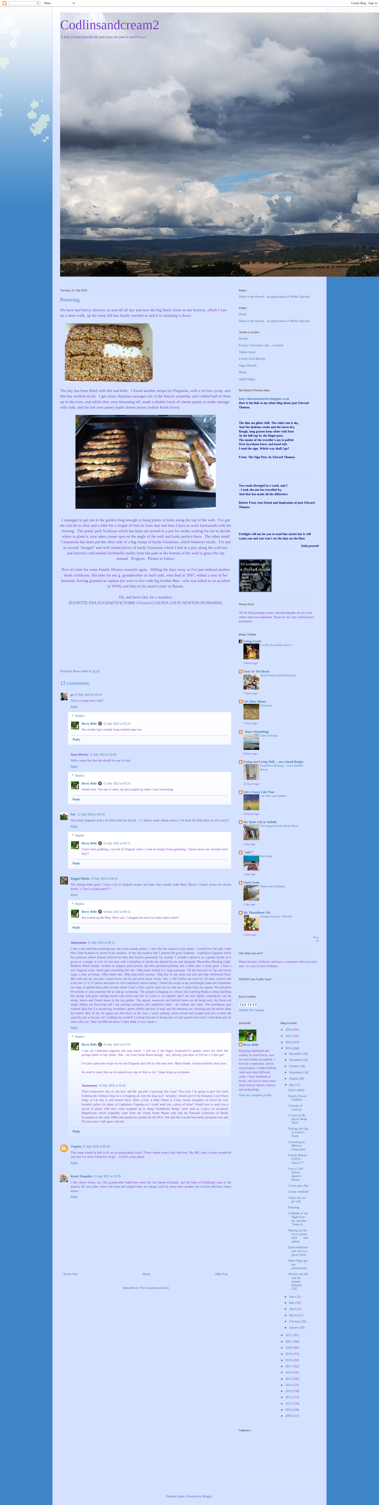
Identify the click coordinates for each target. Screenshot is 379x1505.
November (296, 1060)
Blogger (207, 1496)
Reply (74, 706)
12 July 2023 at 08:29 (91, 814)
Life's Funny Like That (258, 792)
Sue (73, 814)
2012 (288, 1397)
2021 (288, 1341)
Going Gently (252, 641)
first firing (266, 856)
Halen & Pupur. (269, 735)
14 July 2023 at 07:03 (116, 1044)
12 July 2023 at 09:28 (96, 1146)
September (296, 1072)
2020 (288, 1347)
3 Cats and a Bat (298, 1185)
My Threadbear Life (256, 912)
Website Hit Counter (251, 1010)
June (292, 1296)
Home (146, 1274)
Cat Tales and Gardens (273, 795)
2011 (288, 1403)
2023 (288, 1048)
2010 (288, 1409)
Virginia (76, 1146)
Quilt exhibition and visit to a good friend (298, 1251)
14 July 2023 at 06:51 (116, 843)
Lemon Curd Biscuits (252, 358)
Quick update (296, 1090)
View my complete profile (255, 1095)
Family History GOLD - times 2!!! (297, 1159)
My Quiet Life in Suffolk (260, 822)
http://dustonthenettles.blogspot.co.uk (264, 398)
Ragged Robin (80, 878)
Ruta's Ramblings (256, 731)
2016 (288, 1372)
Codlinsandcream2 (109, 25)
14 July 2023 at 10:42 (112, 1085)
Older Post (221, 1274)
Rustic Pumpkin (81, 1176)
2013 (288, 1391)
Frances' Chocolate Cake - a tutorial (261, 345)
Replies (79, 715)
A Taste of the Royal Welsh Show (297, 1119)
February (295, 1321)
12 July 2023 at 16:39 (107, 1176)
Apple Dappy (247, 379)
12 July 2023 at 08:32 (104, 878)
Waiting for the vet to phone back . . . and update (298, 1236)
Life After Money (254, 701)
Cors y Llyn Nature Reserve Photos (295, 1174)
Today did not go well (297, 1199)
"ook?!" (248, 852)
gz (72, 694)
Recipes (243, 338)
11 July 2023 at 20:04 (103, 754)
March (293, 1315)
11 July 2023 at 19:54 (88, 694)
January (294, 1327)
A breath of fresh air (295, 1107)
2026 (288, 1029)
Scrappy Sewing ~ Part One (276, 916)
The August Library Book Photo (279, 825)
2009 (288, 1416)
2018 (288, 1360)
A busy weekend (298, 1191)
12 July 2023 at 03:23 (116, 723)
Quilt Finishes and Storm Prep (278, 675)
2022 (288, 1335)
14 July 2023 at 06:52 (116, 911)
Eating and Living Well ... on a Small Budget (273, 761)
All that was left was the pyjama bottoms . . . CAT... (298, 1281)
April (293, 1309)
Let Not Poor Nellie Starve (275, 645)
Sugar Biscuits (248, 365)
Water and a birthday (272, 886)
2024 (288, 1042)
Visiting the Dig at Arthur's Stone (298, 1132)
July (292, 1085)
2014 (288, 1385)
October (294, 1066)
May (292, 1302)
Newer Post (70, 1274)
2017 (288, 1366)
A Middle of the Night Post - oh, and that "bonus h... (298, 1219)
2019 (288, 1354)
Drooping (266, 705)
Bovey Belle (89, 723)
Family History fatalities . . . (297, 1097)
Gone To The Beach (256, 671)
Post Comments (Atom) (154, 1288)
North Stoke (251, 882)
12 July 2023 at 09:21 (101, 942)
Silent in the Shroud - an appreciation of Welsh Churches (274, 296)
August (294, 1078)
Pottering (294, 1207)
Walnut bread (247, 352)
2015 (288, 1378)
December (295, 1053)
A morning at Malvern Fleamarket (296, 1145)
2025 (288, 1036)
